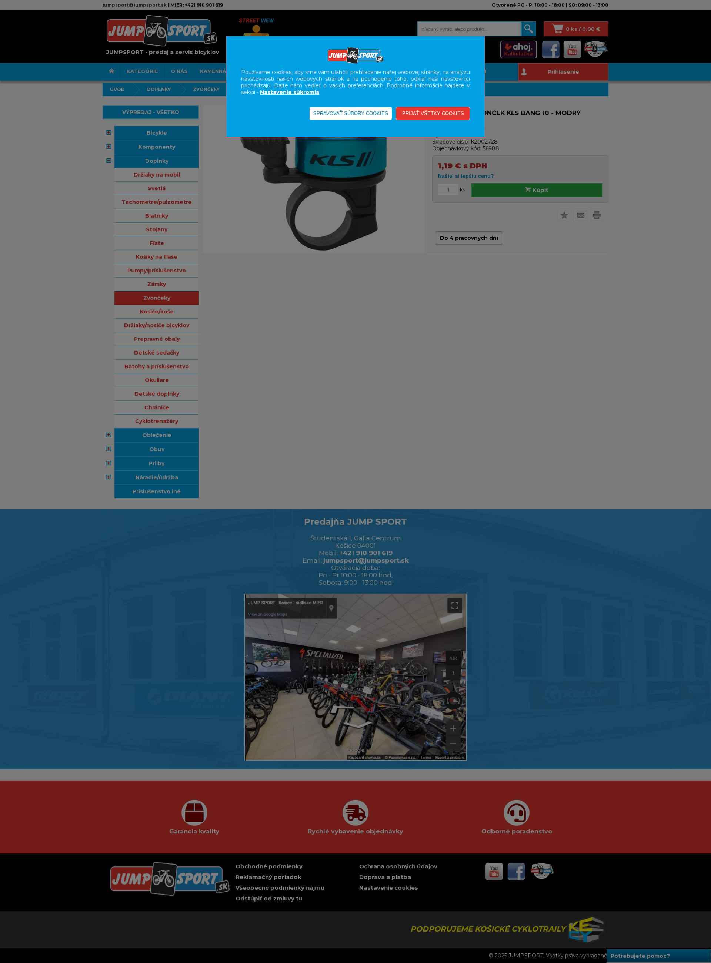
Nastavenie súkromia (289, 92)
